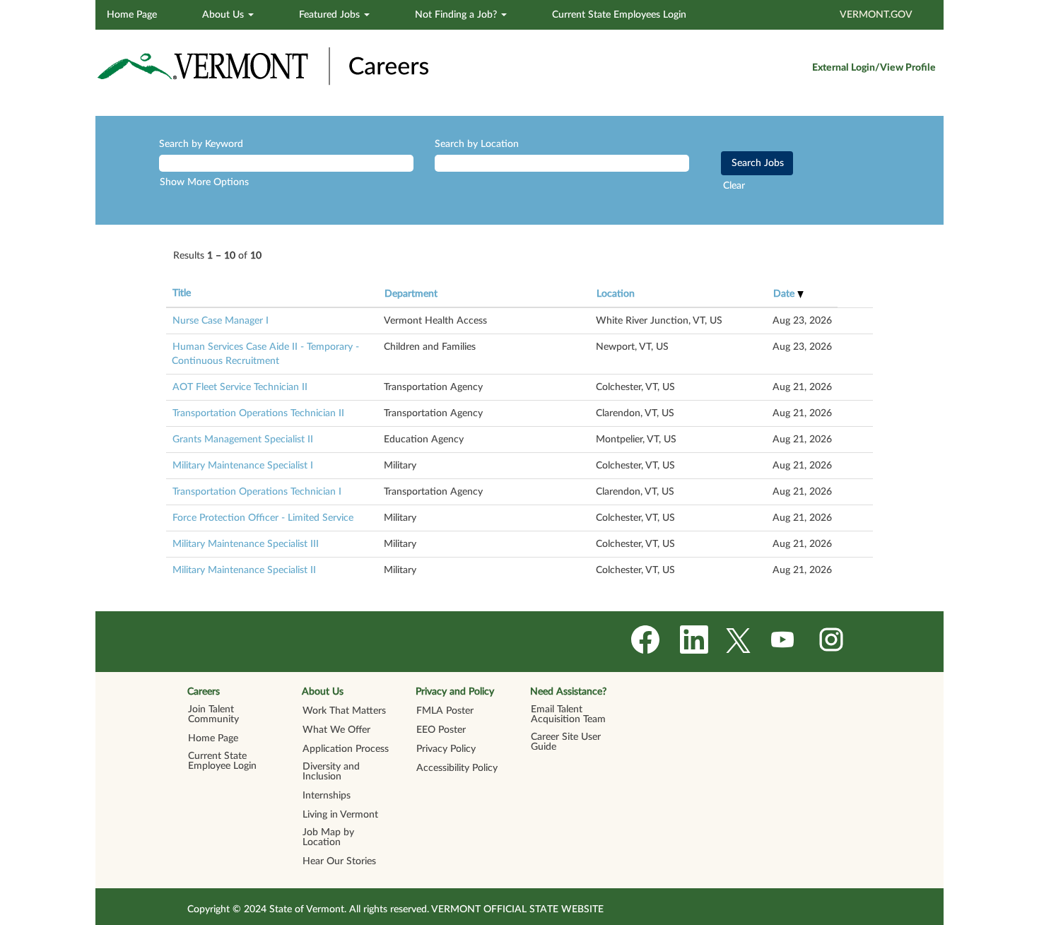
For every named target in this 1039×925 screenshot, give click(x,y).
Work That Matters (344, 711)
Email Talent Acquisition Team (568, 714)
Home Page (132, 15)
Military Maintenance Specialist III (245, 544)
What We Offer (336, 730)
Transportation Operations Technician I (256, 492)
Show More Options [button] (204, 182)
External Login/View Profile (874, 68)
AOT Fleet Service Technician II (239, 387)
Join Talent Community (213, 714)
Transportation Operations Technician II (258, 413)
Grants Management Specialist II (242, 439)
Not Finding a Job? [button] (457, 15)
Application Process (346, 749)
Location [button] (616, 294)
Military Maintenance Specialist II (244, 570)
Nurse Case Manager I (220, 321)
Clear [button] (734, 186)
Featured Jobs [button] (331, 15)
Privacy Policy (446, 749)
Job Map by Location (328, 837)
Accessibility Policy (457, 768)
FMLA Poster (445, 711)
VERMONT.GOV (876, 15)
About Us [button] (224, 15)
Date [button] (785, 294)
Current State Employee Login (222, 761)
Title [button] (181, 293)
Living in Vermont (340, 815)
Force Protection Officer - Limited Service (262, 518)
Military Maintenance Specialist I (242, 466)
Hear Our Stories (339, 861)
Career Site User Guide (566, 742)
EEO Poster (441, 730)
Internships (327, 796)
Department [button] (411, 294)
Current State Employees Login (619, 15)
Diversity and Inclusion (331, 772)
